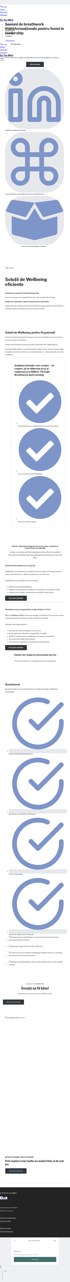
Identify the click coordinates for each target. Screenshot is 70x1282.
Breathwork (10, 30)
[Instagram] (4, 1199)
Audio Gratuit (10, 40)
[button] (15, 1241)
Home (7, 25)
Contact (8, 36)
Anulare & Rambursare (6, 1231)
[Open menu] (2, 59)
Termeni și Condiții (5, 1221)
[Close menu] (0, 1266)
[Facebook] (1, 1199)
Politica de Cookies (5, 1228)
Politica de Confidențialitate (8, 1218)
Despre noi (9, 28)
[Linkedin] (6, 1199)
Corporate (9, 33)
